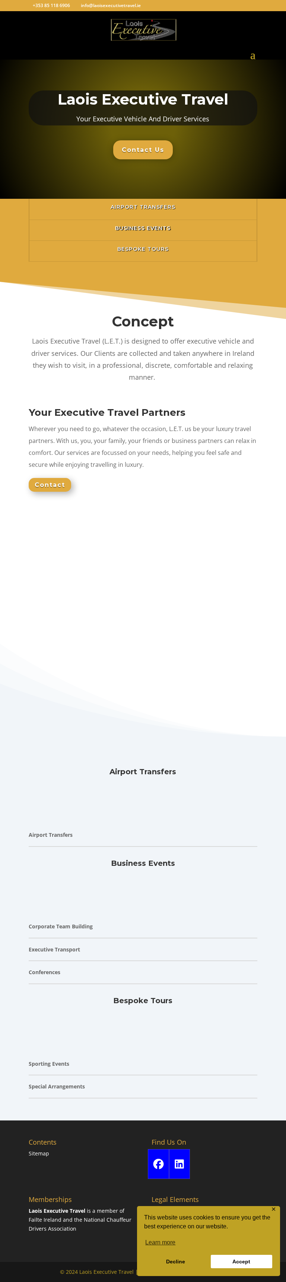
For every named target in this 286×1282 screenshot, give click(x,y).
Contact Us (143, 149)
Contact (50, 484)
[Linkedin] (179, 1164)
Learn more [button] (160, 1242)
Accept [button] (241, 1262)
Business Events (143, 228)
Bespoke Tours (143, 249)
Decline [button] (175, 1262)
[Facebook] (158, 1164)
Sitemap (39, 1153)
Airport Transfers (143, 207)
